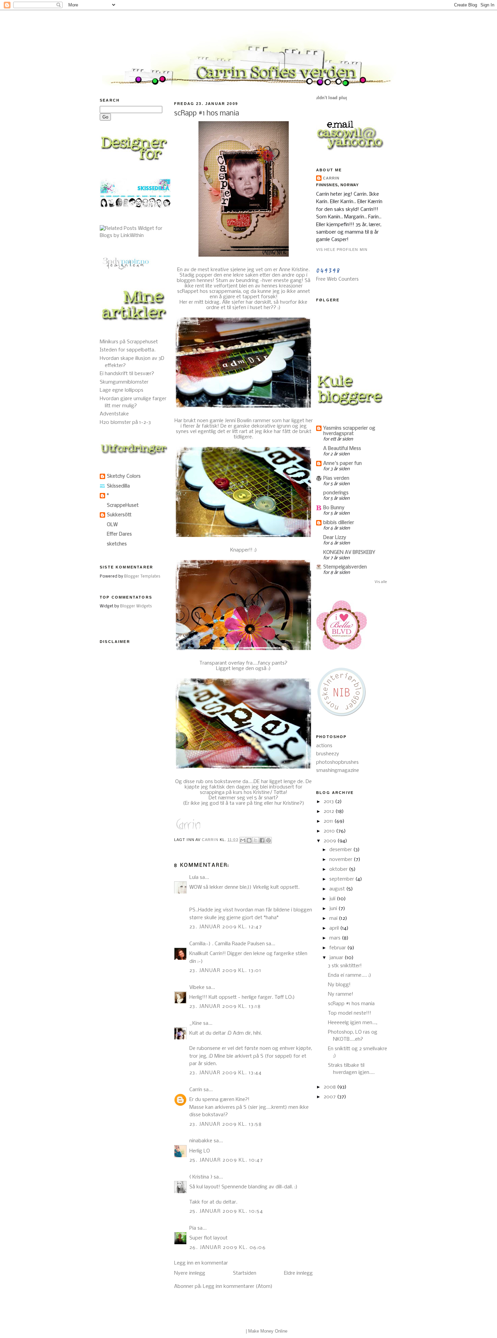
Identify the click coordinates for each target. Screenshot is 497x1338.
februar (338, 948)
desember (341, 850)
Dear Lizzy (334, 537)
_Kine (195, 1023)
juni (333, 908)
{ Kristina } (200, 1177)
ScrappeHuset (123, 505)
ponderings (336, 493)
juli (333, 899)
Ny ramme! (340, 994)
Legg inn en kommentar (201, 1263)
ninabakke (200, 1141)
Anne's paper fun (342, 463)
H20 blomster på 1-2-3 (125, 422)
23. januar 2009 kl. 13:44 (225, 1073)
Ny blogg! (339, 985)
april (334, 928)
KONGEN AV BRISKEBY (349, 552)
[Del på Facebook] (262, 840)
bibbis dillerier (338, 522)
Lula (193, 877)
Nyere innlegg (189, 1273)
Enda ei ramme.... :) (349, 975)
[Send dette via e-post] (242, 840)
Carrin (195, 1090)
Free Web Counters (337, 279)
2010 (330, 831)
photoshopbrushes (337, 762)
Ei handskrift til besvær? (127, 373)
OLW (112, 524)
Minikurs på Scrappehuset (129, 342)
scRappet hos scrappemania (209, 291)
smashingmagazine (337, 770)
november (341, 859)
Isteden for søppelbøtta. (128, 350)
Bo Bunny (334, 508)
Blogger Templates (142, 577)
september (342, 879)
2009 (330, 841)
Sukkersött (119, 515)
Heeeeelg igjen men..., (352, 1023)
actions (324, 746)
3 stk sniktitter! (345, 966)
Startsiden (244, 1273)
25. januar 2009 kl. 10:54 (226, 1211)
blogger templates (227, 1331)
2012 (329, 811)
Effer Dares (119, 534)
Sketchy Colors (124, 476)
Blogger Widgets (136, 606)
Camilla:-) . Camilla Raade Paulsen (227, 944)
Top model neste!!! (349, 1013)
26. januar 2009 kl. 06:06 (227, 1247)
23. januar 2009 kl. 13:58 (225, 1124)
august (337, 889)
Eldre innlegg (298, 1273)
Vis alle (381, 582)
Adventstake (114, 414)
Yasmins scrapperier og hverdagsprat (349, 431)
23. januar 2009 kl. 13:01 (225, 970)
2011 (329, 821)
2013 (329, 801)
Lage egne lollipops (121, 390)
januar (337, 958)
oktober (339, 869)
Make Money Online (267, 1331)
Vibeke (197, 987)
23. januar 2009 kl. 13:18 (225, 1006)
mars (335, 938)
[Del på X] (255, 840)
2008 (330, 1087)
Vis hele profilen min (342, 249)
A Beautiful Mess (342, 448)
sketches (117, 544)
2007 (330, 1097)
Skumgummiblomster (124, 382)
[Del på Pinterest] (268, 840)
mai (334, 918)
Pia (192, 1228)
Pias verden (336, 478)
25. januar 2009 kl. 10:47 (226, 1160)
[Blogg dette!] (249, 840)
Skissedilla (118, 486)
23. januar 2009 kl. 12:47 (225, 927)
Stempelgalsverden (345, 567)
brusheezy (327, 754)
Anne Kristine (293, 270)
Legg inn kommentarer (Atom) (238, 1286)
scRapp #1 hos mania (351, 1004)
